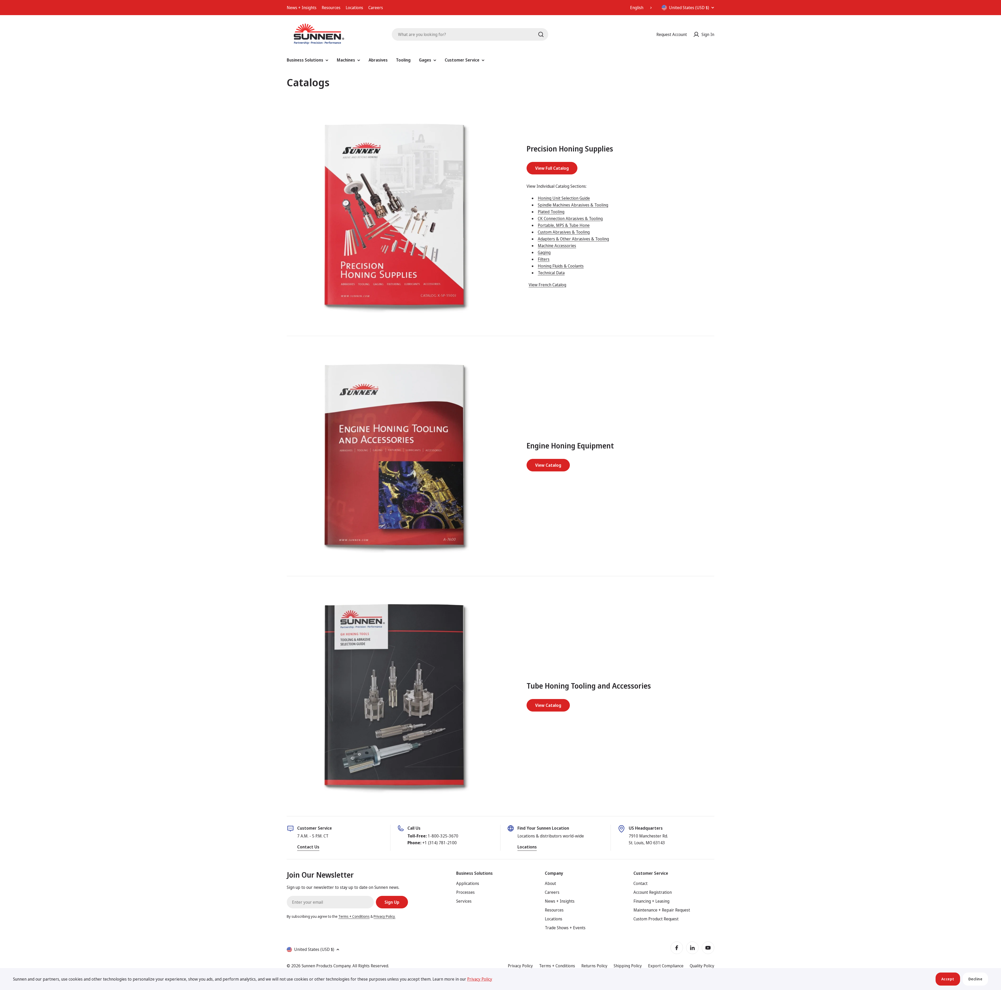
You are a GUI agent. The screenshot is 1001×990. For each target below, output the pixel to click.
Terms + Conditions (354, 916)
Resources (331, 7)
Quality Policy (702, 966)
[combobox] (641, 7)
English (636, 7)
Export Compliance (665, 966)
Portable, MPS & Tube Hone (564, 225)
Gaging (544, 252)
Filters (544, 259)
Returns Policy (594, 966)
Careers (375, 7)
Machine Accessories (557, 245)
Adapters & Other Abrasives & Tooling (573, 239)
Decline (975, 978)
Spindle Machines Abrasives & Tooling (573, 205)
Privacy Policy (520, 966)
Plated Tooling (551, 212)
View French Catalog (547, 285)
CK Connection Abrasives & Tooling (570, 218)
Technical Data (551, 273)
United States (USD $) (689, 7)
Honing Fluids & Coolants (561, 266)
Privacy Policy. (384, 916)
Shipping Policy (628, 966)
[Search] (541, 34)
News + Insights (301, 7)
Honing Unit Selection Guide (564, 198)
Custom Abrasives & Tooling (564, 232)
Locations (354, 7)
